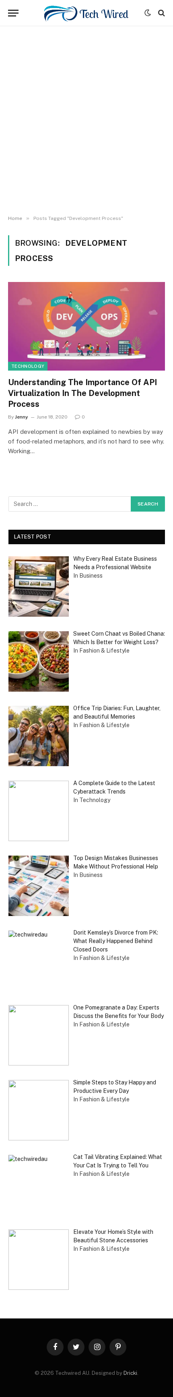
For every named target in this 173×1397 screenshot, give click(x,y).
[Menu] (13, 13)
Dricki (130, 1373)
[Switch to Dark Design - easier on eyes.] (147, 13)
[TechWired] (86, 13)
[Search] (161, 13)
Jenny (21, 417)
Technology (27, 366)
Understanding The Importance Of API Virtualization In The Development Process (82, 393)
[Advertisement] (86, 120)
